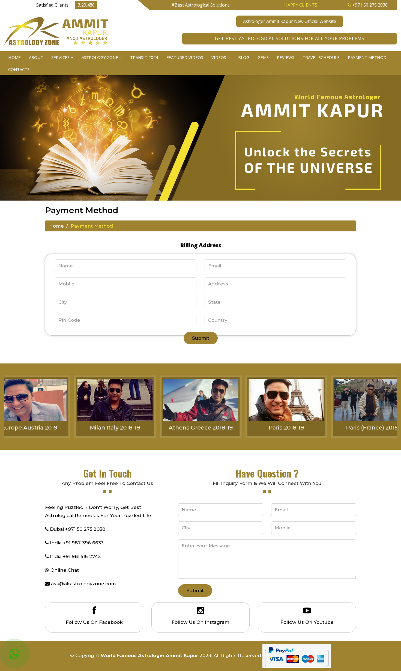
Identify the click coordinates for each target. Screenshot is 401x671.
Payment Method (367, 57)
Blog (243, 57)
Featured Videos (184, 57)
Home (14, 57)
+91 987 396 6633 (83, 542)
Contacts (18, 69)
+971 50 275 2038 (369, 5)
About (36, 57)
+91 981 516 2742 (82, 556)
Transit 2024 (144, 57)
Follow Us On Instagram (200, 622)
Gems (263, 57)
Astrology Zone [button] (100, 57)
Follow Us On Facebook (94, 622)
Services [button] (61, 57)
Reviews (285, 57)
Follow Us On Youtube (307, 622)
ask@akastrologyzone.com (83, 583)
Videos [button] (219, 57)
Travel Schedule (321, 57)
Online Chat (64, 570)
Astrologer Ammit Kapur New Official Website (289, 21)
